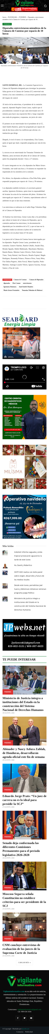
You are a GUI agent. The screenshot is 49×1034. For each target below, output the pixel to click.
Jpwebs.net (25, 1029)
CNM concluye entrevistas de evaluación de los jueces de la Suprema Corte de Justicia (21, 948)
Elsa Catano (16, 283)
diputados (7, 283)
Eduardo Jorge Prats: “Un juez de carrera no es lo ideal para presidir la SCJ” (24, 800)
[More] (36, 74)
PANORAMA (12, 17)
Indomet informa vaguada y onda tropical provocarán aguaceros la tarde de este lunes (28, 556)
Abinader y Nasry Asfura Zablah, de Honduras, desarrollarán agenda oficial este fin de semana (24, 753)
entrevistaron (27, 283)
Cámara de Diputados (36, 280)
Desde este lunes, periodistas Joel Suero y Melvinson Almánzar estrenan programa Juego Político (30, 589)
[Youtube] (31, 1018)
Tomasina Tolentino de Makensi (32, 290)
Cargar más (23, 962)
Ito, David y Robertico (23, 565)
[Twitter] (24, 1018)
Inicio (4, 17)
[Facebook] (17, 1018)
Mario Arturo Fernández (11, 290)
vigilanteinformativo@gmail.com (29, 1009)
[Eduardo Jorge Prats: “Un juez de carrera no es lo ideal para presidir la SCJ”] (24, 778)
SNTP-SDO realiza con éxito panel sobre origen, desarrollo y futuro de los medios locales (29, 576)
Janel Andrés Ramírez (26, 287)
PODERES (22, 17)
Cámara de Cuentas (20, 280)
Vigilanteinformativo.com (13, 991)
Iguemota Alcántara (10, 287)
